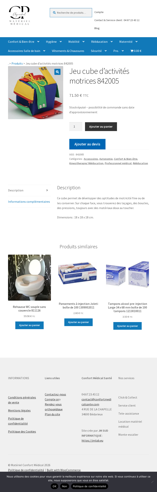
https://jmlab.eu (92, 440)
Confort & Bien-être (21, 41)
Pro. (116, 51)
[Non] (152, 482)
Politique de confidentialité (26, 470)
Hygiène (51, 41)
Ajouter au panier (101, 126)
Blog (97, 28)
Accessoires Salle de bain (24, 51)
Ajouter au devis (87, 144)
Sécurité (96, 51)
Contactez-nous (55, 394)
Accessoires (91, 159)
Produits (17, 63)
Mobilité (73, 41)
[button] (57, 72)
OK (54, 486)
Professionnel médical (118, 163)
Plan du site (52, 414)
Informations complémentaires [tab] (29, 201)
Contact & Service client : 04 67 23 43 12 (116, 20)
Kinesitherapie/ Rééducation (86, 163)
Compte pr (52, 399)
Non (64, 486)
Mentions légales (19, 410)
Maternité (125, 41)
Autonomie (106, 159)
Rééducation (99, 41)
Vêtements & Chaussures (68, 51)
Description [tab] (15, 190)
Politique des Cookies (22, 431)
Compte (99, 12)
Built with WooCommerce (64, 470)
